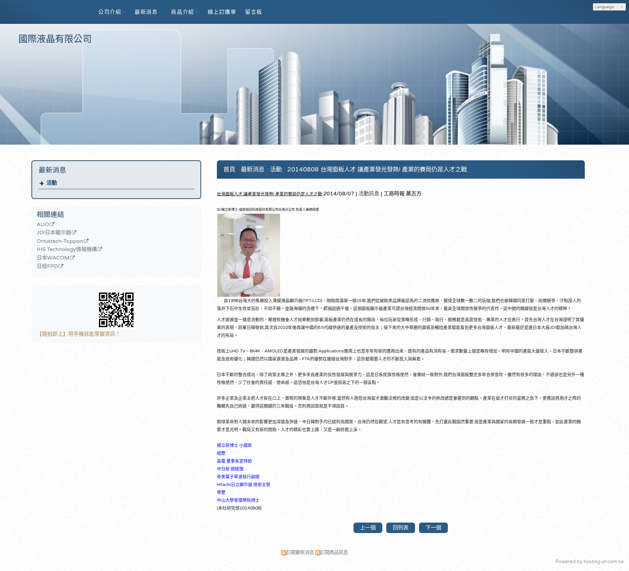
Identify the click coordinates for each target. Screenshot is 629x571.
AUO (43, 225)
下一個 (433, 528)
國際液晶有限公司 (55, 39)
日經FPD (47, 267)
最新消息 (253, 169)
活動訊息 (368, 193)
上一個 (368, 528)
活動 (52, 183)
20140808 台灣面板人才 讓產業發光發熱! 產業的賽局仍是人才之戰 (377, 169)
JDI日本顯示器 (54, 233)
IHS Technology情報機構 (67, 250)
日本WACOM (53, 258)
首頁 (229, 169)
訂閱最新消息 (300, 552)
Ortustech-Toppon (60, 241)
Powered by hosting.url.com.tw (589, 561)
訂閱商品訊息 (334, 552)
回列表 (401, 528)
